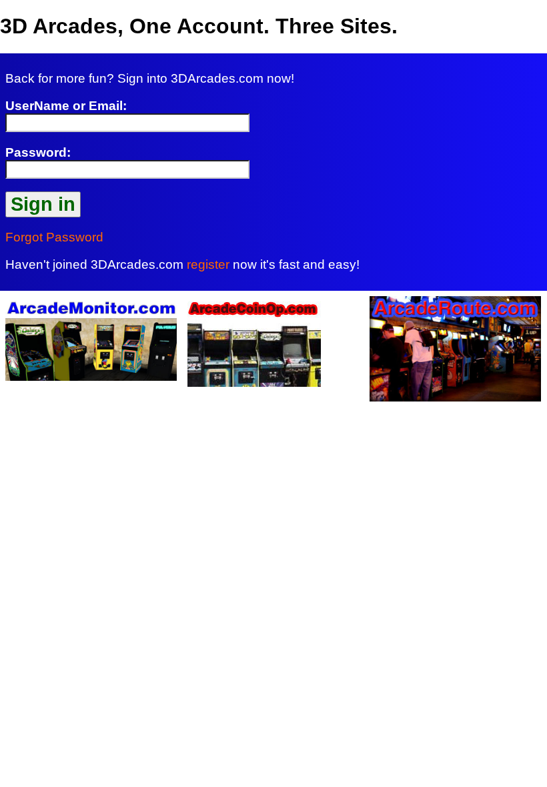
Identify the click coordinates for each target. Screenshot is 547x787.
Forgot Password (54, 237)
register (208, 264)
